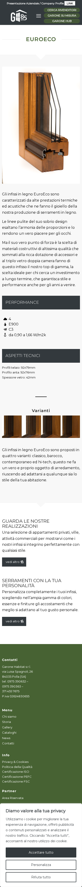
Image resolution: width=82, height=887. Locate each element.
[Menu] (38, 15)
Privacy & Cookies (15, 762)
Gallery (7, 727)
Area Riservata (12, 798)
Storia (6, 722)
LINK (70, 3)
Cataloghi (9, 732)
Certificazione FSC (16, 781)
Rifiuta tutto (41, 877)
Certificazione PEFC (17, 776)
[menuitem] (38, 15)
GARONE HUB (62, 21)
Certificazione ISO (15, 771)
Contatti (8, 743)
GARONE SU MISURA (62, 15)
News (6, 738)
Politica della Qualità (17, 767)
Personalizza (41, 865)
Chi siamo (9, 716)
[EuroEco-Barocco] (41, 125)
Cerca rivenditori (61, 10)
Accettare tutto (41, 852)
